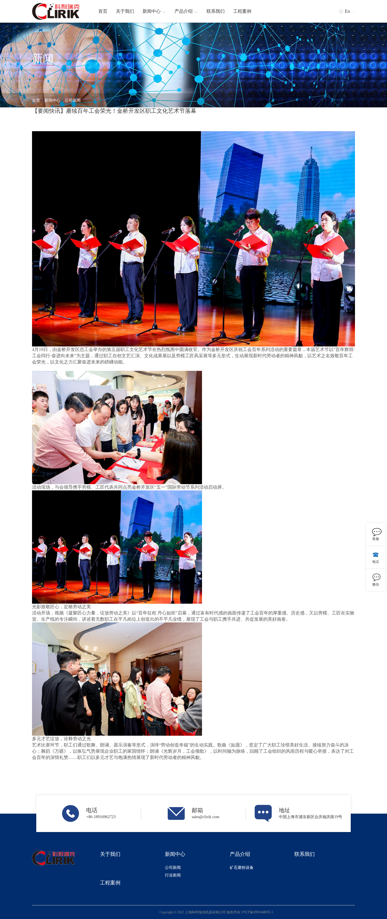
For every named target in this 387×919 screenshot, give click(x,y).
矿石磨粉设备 (242, 867)
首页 (36, 100)
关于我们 (110, 854)
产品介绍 (240, 854)
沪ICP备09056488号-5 (257, 912)
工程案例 (110, 883)
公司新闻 (73, 100)
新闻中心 (52, 100)
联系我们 (304, 854)
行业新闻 (173, 875)
